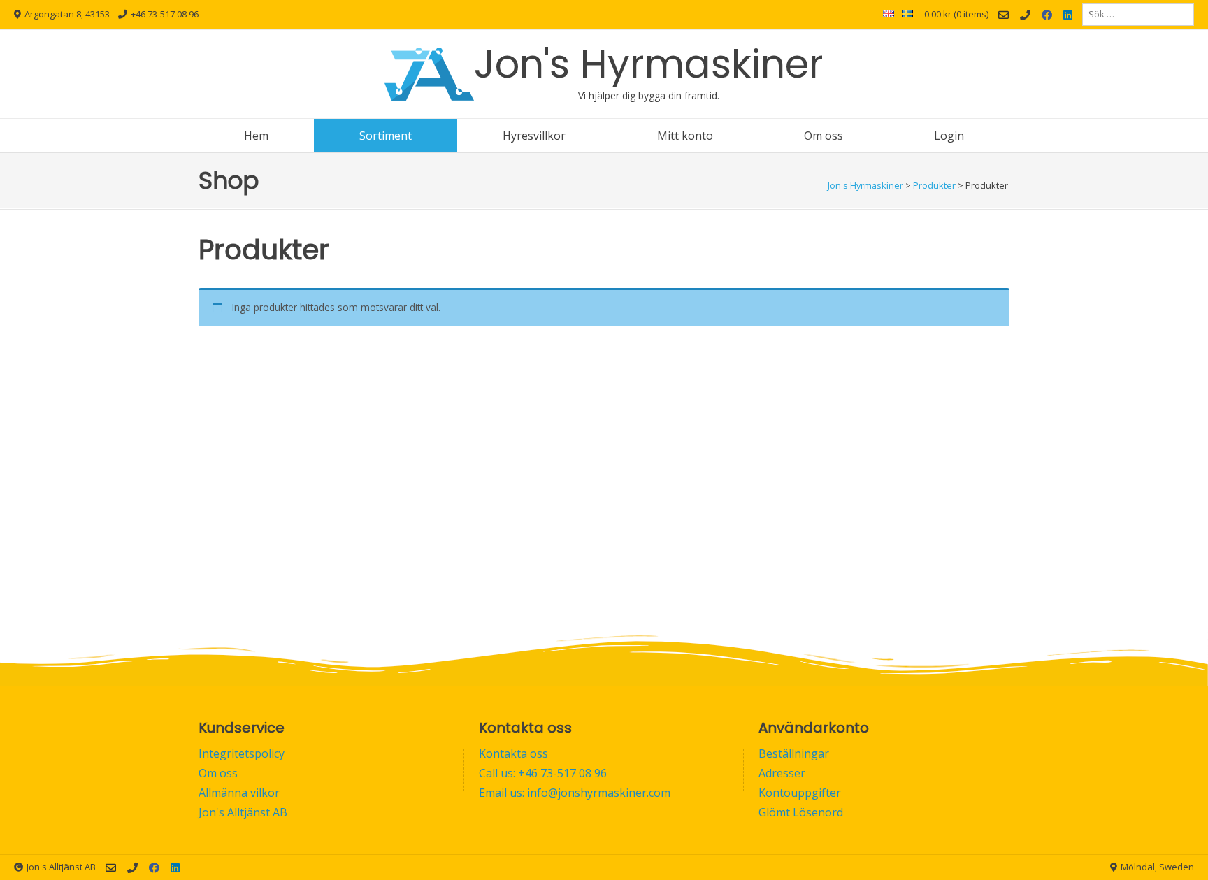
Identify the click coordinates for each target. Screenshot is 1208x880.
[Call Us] (1025, 15)
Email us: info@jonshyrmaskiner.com (574, 792)
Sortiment (385, 135)
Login (949, 135)
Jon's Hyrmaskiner (649, 64)
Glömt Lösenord (800, 812)
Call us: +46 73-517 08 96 (543, 773)
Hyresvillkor (534, 135)
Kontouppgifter (799, 792)
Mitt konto (685, 135)
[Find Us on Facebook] (1047, 15)
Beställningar (793, 753)
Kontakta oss (513, 753)
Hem (256, 135)
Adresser (781, 773)
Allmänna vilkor (239, 792)
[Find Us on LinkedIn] (1068, 15)
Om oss (823, 135)
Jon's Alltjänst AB (243, 812)
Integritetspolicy (242, 753)
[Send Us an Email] (1003, 15)
